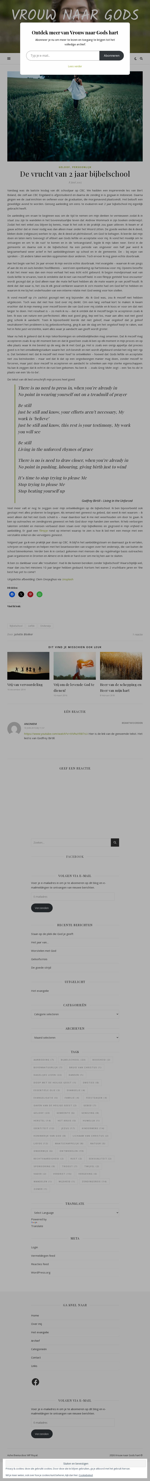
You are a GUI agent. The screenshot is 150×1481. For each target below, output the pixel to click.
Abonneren (111, 56)
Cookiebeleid (86, 1475)
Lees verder (75, 66)
